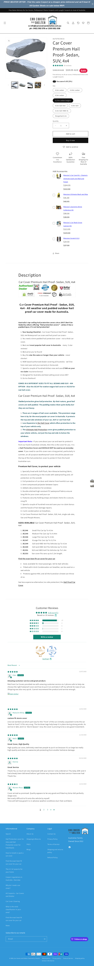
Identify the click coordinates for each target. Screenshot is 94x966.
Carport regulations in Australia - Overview (14, 878)
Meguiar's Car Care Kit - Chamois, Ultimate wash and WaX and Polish (75, 178)
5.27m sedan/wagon (63, 100)
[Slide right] (44, 85)
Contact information (48, 961)
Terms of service (68, 958)
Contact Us (51, 834)
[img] (13, 672)
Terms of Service (53, 844)
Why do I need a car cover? (13, 886)
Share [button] (57, 253)
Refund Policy (52, 857)
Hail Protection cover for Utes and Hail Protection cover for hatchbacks (15, 843)
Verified (45, 659)
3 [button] (47, 809)
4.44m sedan (75, 90)
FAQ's (29, 844)
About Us (30, 834)
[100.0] (51, 650)
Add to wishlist (72, 147)
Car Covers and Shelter (21, 958)
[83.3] (40, 650)
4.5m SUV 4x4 (60, 106)
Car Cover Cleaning (13, 901)
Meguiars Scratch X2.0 (71, 238)
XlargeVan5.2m (61, 116)
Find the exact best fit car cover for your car (36, 558)
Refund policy (46, 958)
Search (8, 834)
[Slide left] (8, 85)
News (8, 925)
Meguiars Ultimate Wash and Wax (75, 194)
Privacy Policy (52, 839)
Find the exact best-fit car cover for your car (14, 862)
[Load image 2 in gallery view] (22, 85)
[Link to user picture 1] (13, 698)
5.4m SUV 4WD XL (62, 111)
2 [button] (43, 809)
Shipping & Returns (34, 839)
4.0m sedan (59, 90)
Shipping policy (80, 958)
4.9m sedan (59, 95)
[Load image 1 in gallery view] (14, 85)
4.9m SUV (75, 106)
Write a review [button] (47, 637)
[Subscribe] (44, 939)
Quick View (59, 179)
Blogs (29, 849)
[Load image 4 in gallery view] (38, 85)
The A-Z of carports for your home (14, 870)
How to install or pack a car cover (14, 854)
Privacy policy (57, 958)
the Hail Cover (43, 423)
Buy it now (70, 140)
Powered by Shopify (34, 958)
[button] (4, 22)
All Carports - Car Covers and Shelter (15, 894)
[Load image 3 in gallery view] (30, 85)
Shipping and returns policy (55, 850)
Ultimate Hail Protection (36, 429)
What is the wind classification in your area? (13, 909)
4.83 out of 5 (53, 612)
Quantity (55, 121)
